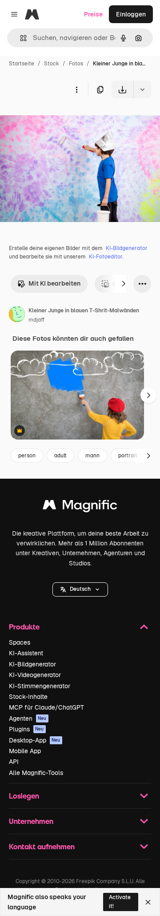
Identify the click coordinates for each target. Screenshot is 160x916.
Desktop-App (34, 740)
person (27, 455)
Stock (51, 63)
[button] (80, 589)
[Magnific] (80, 507)
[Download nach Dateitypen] (142, 89)
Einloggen (131, 14)
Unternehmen (31, 821)
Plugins (26, 729)
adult (60, 455)
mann (92, 455)
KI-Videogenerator (35, 675)
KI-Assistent (26, 653)
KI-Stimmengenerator (39, 686)
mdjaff (36, 319)
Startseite (21, 63)
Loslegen (24, 795)
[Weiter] (124, 284)
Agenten (28, 718)
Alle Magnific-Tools (36, 773)
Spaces (19, 642)
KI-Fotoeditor (105, 256)
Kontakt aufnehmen (42, 846)
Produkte (24, 626)
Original (56, 119)
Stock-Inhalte (28, 697)
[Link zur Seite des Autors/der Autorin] (17, 315)
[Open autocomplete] (20, 38)
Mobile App (25, 751)
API (14, 762)
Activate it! (120, 901)
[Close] (148, 902)
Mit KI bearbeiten (54, 283)
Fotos (76, 63)
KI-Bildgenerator (127, 248)
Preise (93, 14)
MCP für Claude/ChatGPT (46, 707)
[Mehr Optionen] (76, 89)
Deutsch (80, 589)
